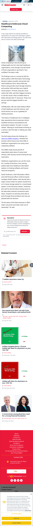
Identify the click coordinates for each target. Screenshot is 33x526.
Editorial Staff (16, 439)
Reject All (16, 518)
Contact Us (16, 437)
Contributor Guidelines (16, 447)
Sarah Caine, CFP (21, 418)
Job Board (16, 443)
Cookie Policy (28, 510)
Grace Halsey (7, 352)
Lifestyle (4, 245)
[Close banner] (31, 2)
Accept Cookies (16, 523)
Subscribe (24, 231)
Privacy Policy (16, 449)
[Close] (31, 494)
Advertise (16, 435)
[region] (16, 509)
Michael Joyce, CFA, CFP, (10, 418)
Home (16, 491)
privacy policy (6, 236)
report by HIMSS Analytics (10, 138)
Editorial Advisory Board (16, 441)
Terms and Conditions (16, 445)
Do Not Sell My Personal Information (16, 451)
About (16, 434)
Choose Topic (14, 9)
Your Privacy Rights (16, 453)
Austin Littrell (7, 282)
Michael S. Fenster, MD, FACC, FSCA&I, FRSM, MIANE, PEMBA (15, 317)
